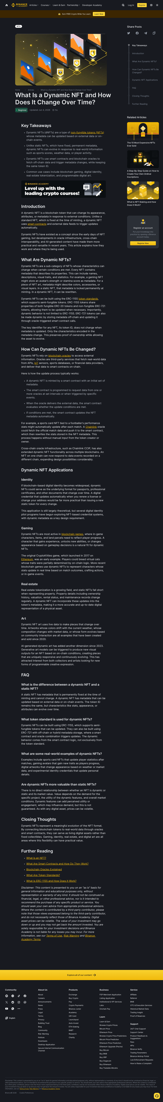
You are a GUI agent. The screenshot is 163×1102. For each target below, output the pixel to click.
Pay (70, 1002)
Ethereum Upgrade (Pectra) (111, 1046)
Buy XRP (103, 1057)
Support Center (136, 1032)
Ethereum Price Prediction (110, 1043)
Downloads (42, 1041)
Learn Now (98, 14)
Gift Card (72, 1016)
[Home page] (19, 5)
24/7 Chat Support (138, 1029)
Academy (73, 1012)
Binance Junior (75, 1009)
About (40, 994)
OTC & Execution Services (141, 1005)
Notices (41, 1037)
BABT (71, 1030)
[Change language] (151, 5)
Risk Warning (43, 1034)
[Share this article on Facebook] (137, 33)
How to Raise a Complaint (141, 1063)
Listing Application (107, 998)
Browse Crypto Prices (109, 1025)
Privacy (41, 1019)
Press (40, 1009)
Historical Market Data (139, 1009)
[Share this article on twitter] (128, 33)
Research (73, 1034)
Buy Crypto (73, 998)
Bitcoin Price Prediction (109, 1039)
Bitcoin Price (105, 1029)
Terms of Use (24, 1089)
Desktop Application (46, 1044)
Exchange (73, 994)
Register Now (143, 243)
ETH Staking (74, 1027)
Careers (41, 998)
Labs (102, 1005)
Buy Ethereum (105, 1064)
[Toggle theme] (157, 5)
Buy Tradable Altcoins (109, 1068)
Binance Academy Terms (51, 1089)
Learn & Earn (105, 1021)
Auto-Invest (73, 1023)
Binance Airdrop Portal (139, 1056)
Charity (72, 1037)
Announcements (44, 1002)
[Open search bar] (122, 5)
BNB (132, 1002)
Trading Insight (136, 1012)
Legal (40, 1012)
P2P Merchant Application (110, 994)
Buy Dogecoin (105, 1061)
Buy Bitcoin (104, 1050)
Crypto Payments (76, 1005)
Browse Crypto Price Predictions (113, 1036)
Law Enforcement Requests (141, 1060)
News (40, 1005)
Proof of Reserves (137, 1016)
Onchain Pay (105, 1009)
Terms (40, 1016)
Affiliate (133, 994)
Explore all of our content (79, 975)
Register (142, 5)
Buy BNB (103, 1054)
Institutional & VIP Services (111, 1002)
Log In (131, 5)
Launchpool (73, 1019)
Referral (133, 998)
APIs (132, 1045)
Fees (132, 1042)
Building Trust (43, 1023)
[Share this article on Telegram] (145, 33)
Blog (40, 1027)
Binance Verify (136, 1049)
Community (42, 1030)
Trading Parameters (138, 1053)
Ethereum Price (106, 1032)
